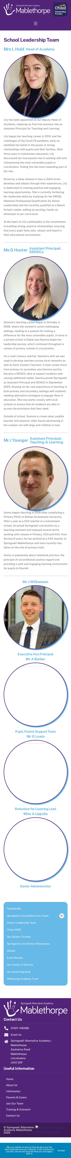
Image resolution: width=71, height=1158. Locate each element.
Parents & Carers (16, 1097)
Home (9, 1079)
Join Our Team (14, 1103)
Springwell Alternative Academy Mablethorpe (19, 1129)
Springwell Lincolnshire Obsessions (28, 943)
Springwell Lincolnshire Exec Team (28, 915)
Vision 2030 (14, 929)
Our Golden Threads (19, 936)
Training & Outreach (18, 1109)
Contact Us (13, 1115)
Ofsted (11, 950)
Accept (61, 1150)
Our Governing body (19, 971)
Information (13, 1091)
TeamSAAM (14, 908)
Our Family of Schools (20, 964)
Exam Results (15, 957)
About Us (11, 1085)
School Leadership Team (21, 922)
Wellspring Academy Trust (22, 978)
